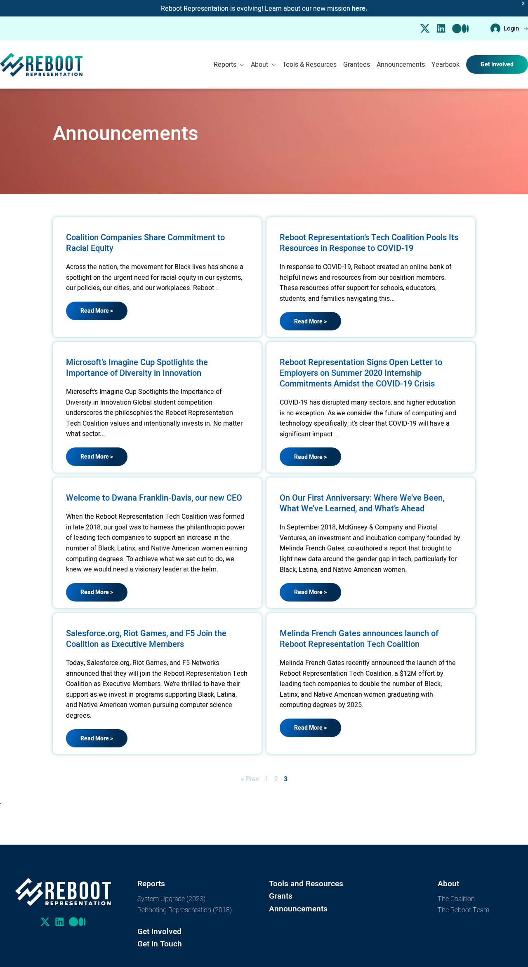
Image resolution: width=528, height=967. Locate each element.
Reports (225, 64)
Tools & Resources (310, 64)
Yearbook (445, 64)
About (259, 64)
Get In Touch (159, 943)
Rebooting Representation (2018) (184, 909)
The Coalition (456, 898)
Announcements (401, 64)
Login (511, 28)
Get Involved (497, 64)
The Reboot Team (463, 909)
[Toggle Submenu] (242, 64)
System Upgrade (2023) (171, 898)
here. (360, 8)
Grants (280, 895)
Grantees (356, 64)
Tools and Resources (306, 883)
